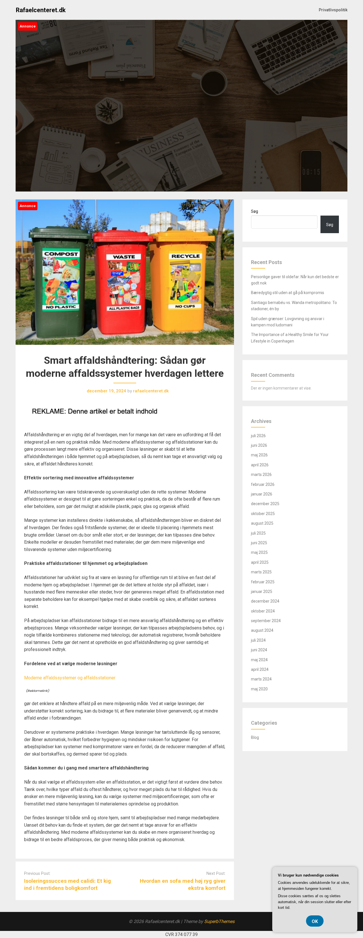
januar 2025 (261, 591)
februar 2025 (263, 582)
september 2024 (266, 620)
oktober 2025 (263, 513)
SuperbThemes (219, 921)
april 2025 (260, 562)
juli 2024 (258, 640)
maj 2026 (259, 455)
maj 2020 (259, 689)
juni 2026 (259, 445)
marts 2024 (261, 679)
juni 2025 (259, 543)
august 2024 (262, 630)
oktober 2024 (263, 611)
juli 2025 (258, 533)
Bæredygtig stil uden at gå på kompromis (287, 292)
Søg (254, 211)
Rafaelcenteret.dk (41, 10)
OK (315, 921)
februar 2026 (263, 484)
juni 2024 (259, 650)
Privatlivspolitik (333, 10)
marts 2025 (261, 572)
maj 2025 (259, 552)
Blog (255, 737)
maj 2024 (259, 660)
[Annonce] (125, 350)
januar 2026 (261, 494)
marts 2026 (261, 474)
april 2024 (260, 669)
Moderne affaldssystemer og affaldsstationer (69, 677)
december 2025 (265, 503)
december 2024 (265, 601)
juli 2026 (258, 435)
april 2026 (260, 465)
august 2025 (262, 523)
